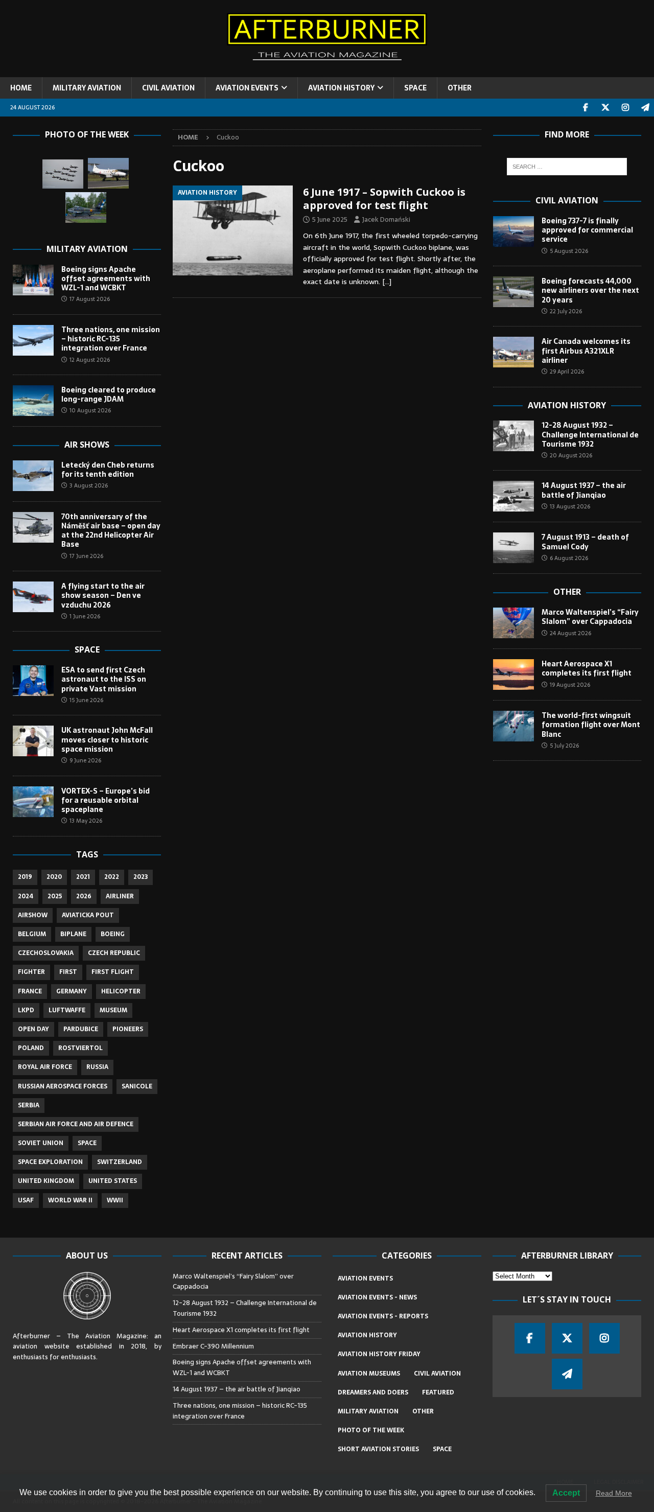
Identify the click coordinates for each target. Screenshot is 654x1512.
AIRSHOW (33, 915)
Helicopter (121, 991)
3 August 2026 (88, 485)
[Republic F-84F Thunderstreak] (85, 207)
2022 (111, 877)
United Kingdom (46, 1181)
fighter (31, 972)
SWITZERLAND (119, 1162)
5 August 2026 (569, 250)
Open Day (33, 1029)
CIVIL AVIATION (168, 88)
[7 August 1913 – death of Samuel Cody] (513, 547)
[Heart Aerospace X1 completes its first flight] (513, 674)
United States (112, 1181)
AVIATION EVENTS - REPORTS (383, 1316)
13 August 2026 (570, 506)
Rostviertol (80, 1048)
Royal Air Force (45, 1067)
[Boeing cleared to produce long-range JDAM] (33, 400)
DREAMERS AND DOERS (373, 1392)
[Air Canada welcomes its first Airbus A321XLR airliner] (513, 352)
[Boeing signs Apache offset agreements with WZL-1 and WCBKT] (33, 280)
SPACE (415, 88)
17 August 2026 (89, 299)
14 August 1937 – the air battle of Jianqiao (584, 490)
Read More (614, 1493)
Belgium (32, 934)
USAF (26, 1200)
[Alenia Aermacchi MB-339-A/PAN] (62, 174)
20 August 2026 (571, 455)
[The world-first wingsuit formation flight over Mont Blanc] (513, 726)
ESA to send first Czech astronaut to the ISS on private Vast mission (103, 679)
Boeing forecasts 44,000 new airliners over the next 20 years (590, 290)
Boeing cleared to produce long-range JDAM (108, 394)
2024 (25, 896)
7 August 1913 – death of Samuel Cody (585, 541)
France (30, 991)
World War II (70, 1200)
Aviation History (567, 405)
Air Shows (86, 444)
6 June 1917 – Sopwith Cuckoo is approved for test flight (384, 198)
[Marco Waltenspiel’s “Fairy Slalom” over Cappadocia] (513, 623)
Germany (71, 991)
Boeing (113, 934)
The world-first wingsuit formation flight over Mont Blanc (591, 724)
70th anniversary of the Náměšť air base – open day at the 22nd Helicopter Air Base (110, 530)
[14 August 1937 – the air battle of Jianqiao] (513, 496)
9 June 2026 (85, 760)
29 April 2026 (567, 371)
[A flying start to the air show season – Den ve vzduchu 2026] (33, 596)
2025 (55, 896)
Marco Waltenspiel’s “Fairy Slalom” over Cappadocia (590, 617)
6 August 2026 (569, 558)
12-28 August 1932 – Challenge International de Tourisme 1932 (590, 434)
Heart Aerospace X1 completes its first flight (588, 668)
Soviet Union (40, 1143)
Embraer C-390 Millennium (213, 1346)
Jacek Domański (386, 219)
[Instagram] (625, 108)
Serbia (28, 1105)
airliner (120, 896)
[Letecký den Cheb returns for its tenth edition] (33, 475)
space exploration (50, 1162)
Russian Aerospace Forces (62, 1086)
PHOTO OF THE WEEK (371, 1430)
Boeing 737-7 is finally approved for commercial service (587, 230)
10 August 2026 (90, 410)
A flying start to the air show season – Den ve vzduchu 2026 (103, 595)
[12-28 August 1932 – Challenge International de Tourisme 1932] (513, 436)
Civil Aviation (566, 200)
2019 (25, 877)
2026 (83, 896)
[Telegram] (645, 108)
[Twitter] (605, 108)
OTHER (460, 88)
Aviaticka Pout (88, 915)
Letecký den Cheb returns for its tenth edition (107, 469)
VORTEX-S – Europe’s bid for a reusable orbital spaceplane (105, 800)
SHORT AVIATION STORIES (378, 1449)
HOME (21, 88)
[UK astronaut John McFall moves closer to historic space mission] (33, 741)
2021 (83, 877)
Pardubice (80, 1029)
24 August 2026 (570, 633)
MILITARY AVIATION (87, 88)
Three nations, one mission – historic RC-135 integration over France (110, 339)
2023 (140, 877)
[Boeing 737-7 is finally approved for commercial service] (513, 231)
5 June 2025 (329, 219)
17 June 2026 (86, 556)
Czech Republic (114, 953)
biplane (73, 934)
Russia (97, 1067)
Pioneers (127, 1029)
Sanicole (137, 1086)
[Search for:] (567, 166)
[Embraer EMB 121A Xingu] (108, 173)
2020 (54, 877)
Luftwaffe (67, 1010)
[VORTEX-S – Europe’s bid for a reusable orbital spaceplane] (33, 801)
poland (31, 1048)
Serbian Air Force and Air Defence (75, 1124)
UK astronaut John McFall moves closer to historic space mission (107, 739)
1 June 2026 (84, 616)
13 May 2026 (85, 820)
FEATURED (438, 1392)
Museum (113, 1010)
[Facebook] (585, 108)
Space (87, 649)
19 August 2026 (570, 684)
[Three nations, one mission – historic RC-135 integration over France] (33, 340)
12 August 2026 (89, 359)
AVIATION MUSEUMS (369, 1373)
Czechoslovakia (46, 953)
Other (567, 591)
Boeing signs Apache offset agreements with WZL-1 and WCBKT (105, 278)
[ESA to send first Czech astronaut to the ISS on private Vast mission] (33, 680)
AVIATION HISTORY (341, 88)
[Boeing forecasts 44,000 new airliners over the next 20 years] (513, 291)
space (87, 1143)
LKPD (26, 1010)
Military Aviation (87, 248)
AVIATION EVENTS (247, 88)
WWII (115, 1200)
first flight (112, 972)
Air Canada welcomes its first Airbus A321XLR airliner (586, 350)
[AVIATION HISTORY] (233, 230)
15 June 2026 (86, 700)
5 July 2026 (564, 745)
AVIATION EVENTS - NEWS (377, 1297)
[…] (386, 281)
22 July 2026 (566, 311)
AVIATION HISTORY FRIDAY (379, 1354)
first (68, 972)
